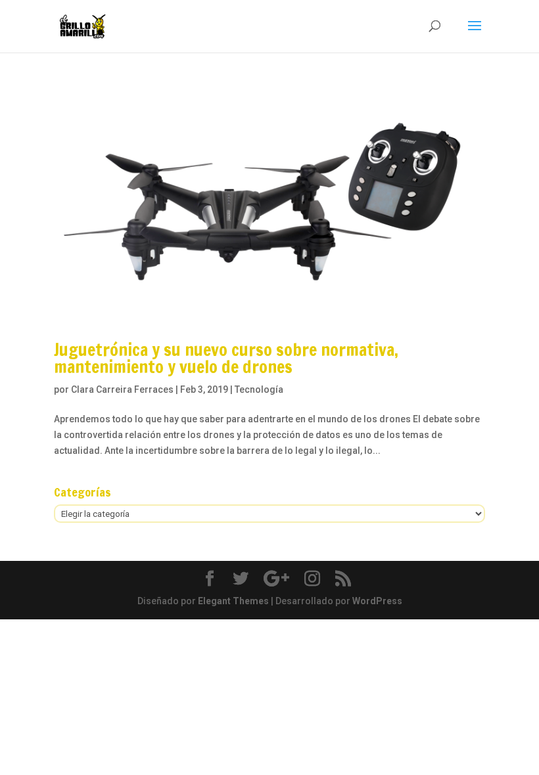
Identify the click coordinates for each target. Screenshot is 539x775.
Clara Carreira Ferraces (122, 389)
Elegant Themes (233, 601)
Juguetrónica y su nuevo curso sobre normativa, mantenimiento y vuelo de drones (226, 358)
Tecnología (259, 389)
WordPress (377, 601)
